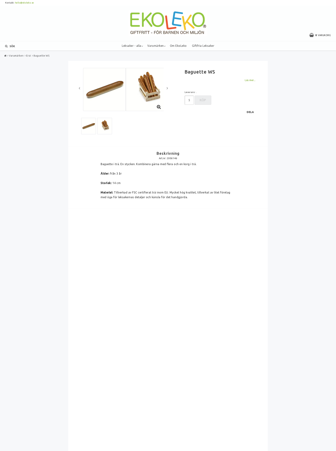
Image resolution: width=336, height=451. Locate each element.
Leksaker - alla (131, 45)
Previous (79, 88)
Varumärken (155, 45)
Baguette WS (42, 55)
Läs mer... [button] (250, 80)
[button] (322, 35)
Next (167, 88)
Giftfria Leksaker (203, 45)
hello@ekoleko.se (24, 3)
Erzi (28, 55)
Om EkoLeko (178, 45)
